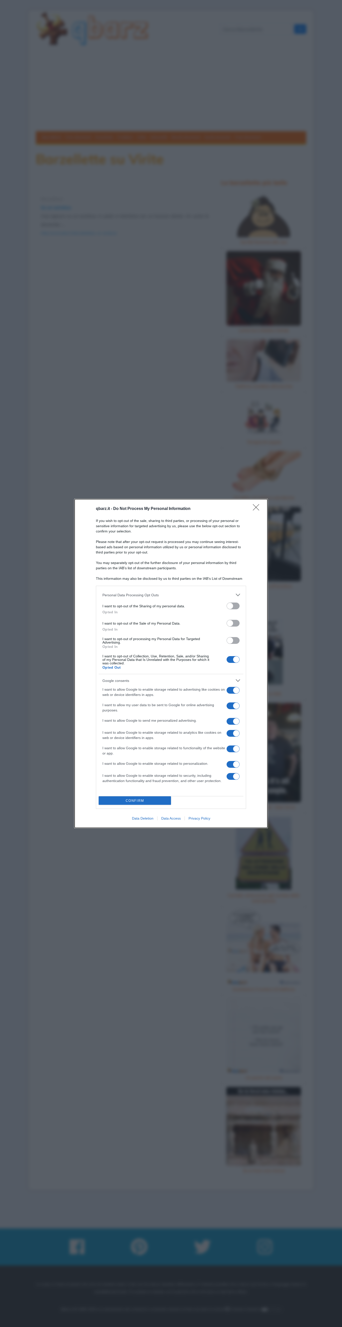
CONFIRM (135, 801)
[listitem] (171, 595)
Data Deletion (142, 818)
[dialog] (171, 663)
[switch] (233, 606)
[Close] (257, 509)
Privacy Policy (199, 818)
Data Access (171, 818)
